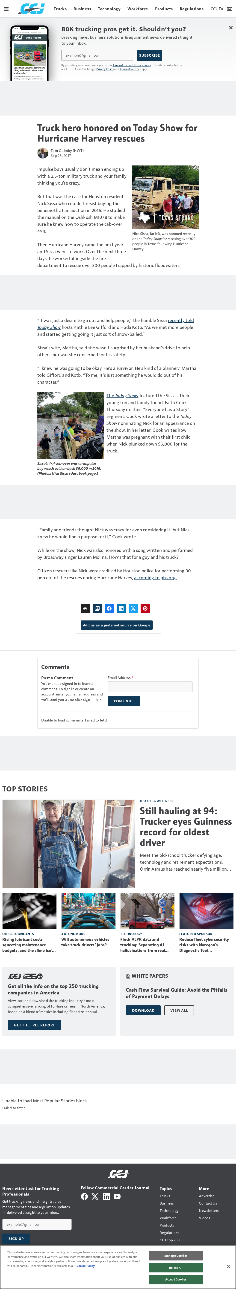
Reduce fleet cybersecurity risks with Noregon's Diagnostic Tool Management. (204, 945)
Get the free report (34, 1025)
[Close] (229, 1267)
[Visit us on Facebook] (84, 1195)
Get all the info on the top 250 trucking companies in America (53, 989)
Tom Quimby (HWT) (67, 150)
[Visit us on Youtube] (117, 1195)
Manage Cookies (175, 1255)
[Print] (85, 608)
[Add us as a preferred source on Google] (97, 608)
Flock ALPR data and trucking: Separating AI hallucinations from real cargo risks (142, 945)
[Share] (109, 608)
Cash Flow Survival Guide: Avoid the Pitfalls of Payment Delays (176, 993)
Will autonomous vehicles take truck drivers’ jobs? (85, 942)
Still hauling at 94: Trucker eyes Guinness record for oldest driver (186, 826)
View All (179, 1010)
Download (143, 1010)
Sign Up (16, 1238)
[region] (118, 1267)
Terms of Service (129, 69)
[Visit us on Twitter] (95, 1195)
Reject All (176, 1267)
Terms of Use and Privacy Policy (132, 65)
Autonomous (73, 934)
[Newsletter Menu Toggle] (229, 9)
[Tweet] (133, 608)
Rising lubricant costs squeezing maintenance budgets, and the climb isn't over (28, 945)
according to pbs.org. (155, 577)
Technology (131, 934)
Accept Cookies (175, 1279)
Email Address (120, 677)
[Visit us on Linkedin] (106, 1195)
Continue (124, 701)
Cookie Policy (86, 1266)
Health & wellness (157, 801)
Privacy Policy (105, 69)
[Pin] (145, 608)
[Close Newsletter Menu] (231, 27)
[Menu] (6, 9)
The (122, 395)
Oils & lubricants (18, 934)
